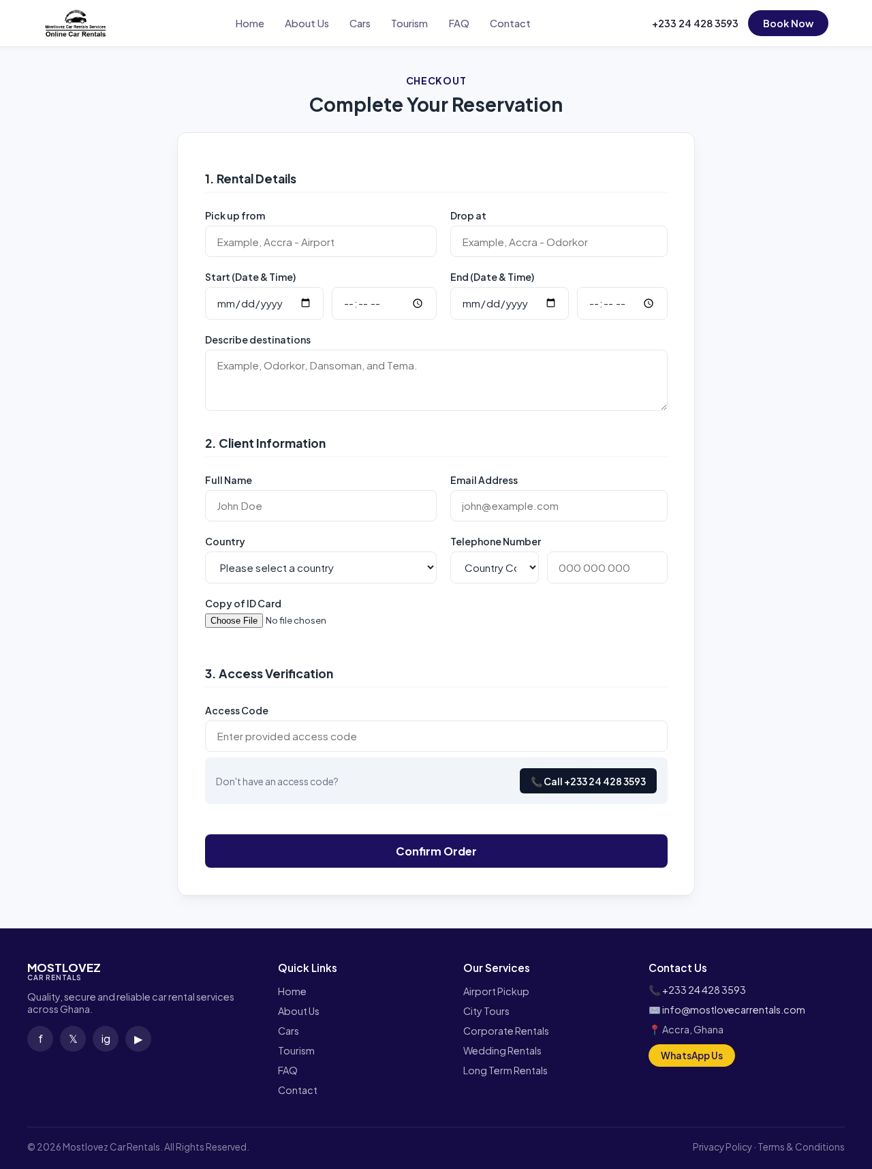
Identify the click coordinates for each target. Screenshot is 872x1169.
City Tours (486, 1011)
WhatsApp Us (692, 1055)
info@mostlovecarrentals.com (733, 1009)
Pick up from (235, 215)
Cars (360, 23)
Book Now (788, 23)
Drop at (468, 215)
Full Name (228, 480)
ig (106, 1038)
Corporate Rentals (506, 1030)
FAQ (458, 23)
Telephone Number (495, 541)
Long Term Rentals (505, 1070)
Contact (510, 23)
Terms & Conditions (801, 1147)
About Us (307, 23)
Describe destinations (258, 339)
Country (225, 541)
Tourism (409, 23)
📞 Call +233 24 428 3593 (588, 781)
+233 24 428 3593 (695, 23)
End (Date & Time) (492, 277)
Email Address (484, 480)
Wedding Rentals (502, 1050)
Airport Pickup (496, 991)
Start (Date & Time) (250, 277)
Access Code (236, 710)
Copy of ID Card (243, 603)
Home (249, 23)
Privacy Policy (722, 1147)
